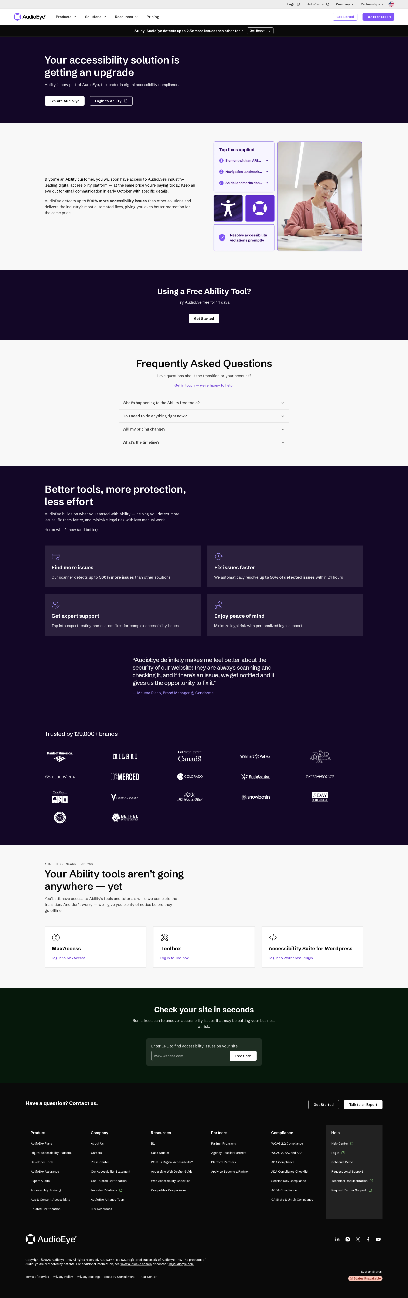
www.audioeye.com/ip (136, 1264)
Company (343, 4)
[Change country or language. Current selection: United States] (391, 4)
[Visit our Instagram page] (347, 1239)
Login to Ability (108, 101)
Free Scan (243, 1056)
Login (291, 4)
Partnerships (370, 4)
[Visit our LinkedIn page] (337, 1239)
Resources (124, 17)
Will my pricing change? (144, 429)
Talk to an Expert (378, 17)
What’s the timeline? (141, 442)
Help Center (316, 4)
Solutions (93, 17)
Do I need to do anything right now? (155, 416)
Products (63, 17)
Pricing (153, 17)
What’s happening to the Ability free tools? (161, 402)
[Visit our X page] (358, 1239)
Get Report (258, 31)
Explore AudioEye (64, 101)
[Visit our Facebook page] (368, 1239)
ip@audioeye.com (181, 1264)
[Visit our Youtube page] (378, 1239)
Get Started (345, 17)
